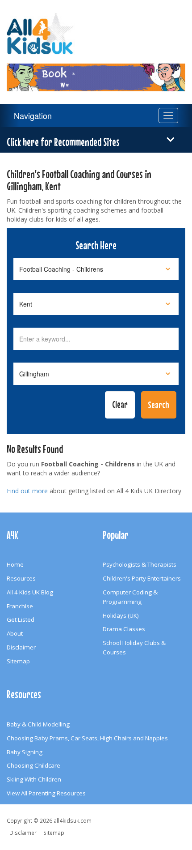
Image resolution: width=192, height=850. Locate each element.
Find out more (27, 491)
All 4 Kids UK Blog (30, 592)
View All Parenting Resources (46, 793)
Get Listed (20, 619)
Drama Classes (124, 629)
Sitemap (18, 661)
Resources (21, 578)
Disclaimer (21, 647)
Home (15, 564)
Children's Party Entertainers (142, 578)
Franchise (20, 606)
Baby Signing (24, 752)
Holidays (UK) (121, 615)
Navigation (33, 115)
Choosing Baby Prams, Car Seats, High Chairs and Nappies (87, 738)
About (15, 633)
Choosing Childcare (33, 765)
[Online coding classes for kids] (96, 72)
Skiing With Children (34, 779)
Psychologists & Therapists (139, 564)
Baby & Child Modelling (38, 724)
